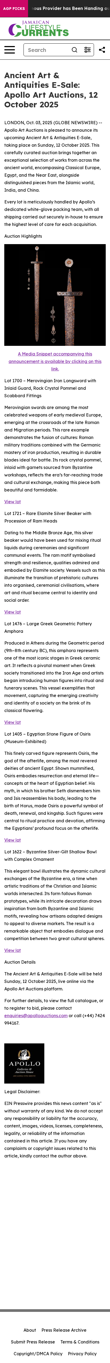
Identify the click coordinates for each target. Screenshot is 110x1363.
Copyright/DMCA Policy (38, 1353)
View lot (12, 501)
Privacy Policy (82, 1353)
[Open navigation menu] (9, 49)
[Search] (74, 50)
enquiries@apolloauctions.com (36, 1015)
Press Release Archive (64, 1330)
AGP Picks (14, 8)
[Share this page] (102, 49)
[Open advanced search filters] (87, 50)
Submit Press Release (33, 1342)
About (29, 1330)
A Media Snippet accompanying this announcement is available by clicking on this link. (55, 361)
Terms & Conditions (79, 1342)
